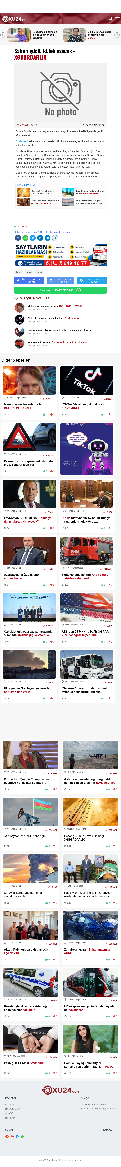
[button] (118, 35)
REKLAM (10, 1118)
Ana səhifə (10, 1104)
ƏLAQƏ (9, 1113)
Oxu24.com (22, 141)
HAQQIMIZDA (12, 1109)
